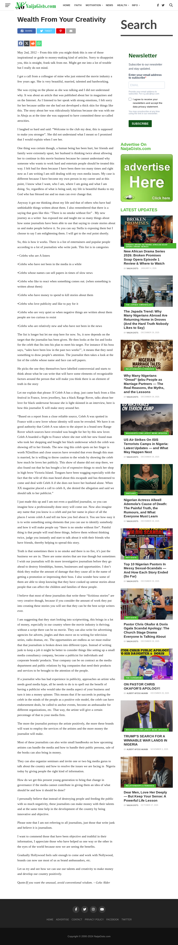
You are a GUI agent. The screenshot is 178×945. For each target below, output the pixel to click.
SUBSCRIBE (140, 123)
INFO (135, 5)
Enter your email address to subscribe (145, 76)
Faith (78, 5)
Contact (77, 919)
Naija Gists (132, 268)
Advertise (62, 919)
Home (66, 5)
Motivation (93, 5)
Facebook (112, 919)
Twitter (127, 919)
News (109, 5)
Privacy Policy (94, 919)
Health (122, 5)
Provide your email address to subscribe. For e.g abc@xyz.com (144, 93)
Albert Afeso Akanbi (137, 693)
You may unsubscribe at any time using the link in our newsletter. (144, 112)
